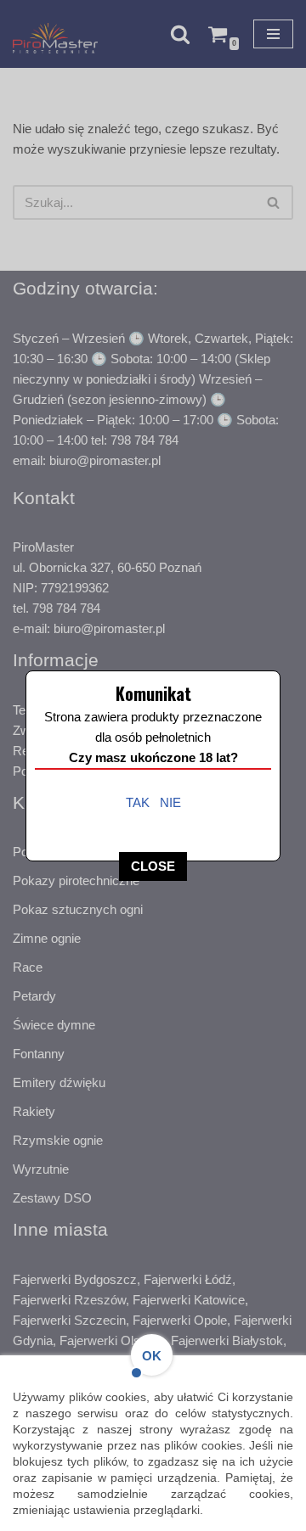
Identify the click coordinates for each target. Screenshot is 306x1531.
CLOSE (153, 866)
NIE (170, 802)
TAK (138, 802)
